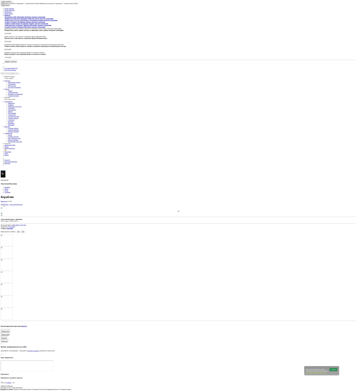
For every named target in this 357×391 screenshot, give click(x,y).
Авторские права (65, 389)
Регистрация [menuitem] (12, 70)
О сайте (13, 387)
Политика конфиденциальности (49, 389)
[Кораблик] (11, 204)
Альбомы (7, 192)
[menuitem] (16, 68)
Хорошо (333, 369)
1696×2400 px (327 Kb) (19, 225)
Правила (17, 389)
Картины (10, 228)
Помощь (3, 387)
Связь (6, 190)
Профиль (7, 187)
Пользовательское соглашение (29, 389)
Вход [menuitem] (6, 70)
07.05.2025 (11, 227)
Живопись (4, 201)
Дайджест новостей (10, 61)
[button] (9, 8)
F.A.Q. (8, 387)
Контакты (19, 387)
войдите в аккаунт (33, 351)
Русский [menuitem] (7, 68)
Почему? (24, 326)
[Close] (1, 343)
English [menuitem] (12, 68)
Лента (6, 189)
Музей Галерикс (9, 77)
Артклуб (9, 98)
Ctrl (18, 231)
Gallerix (9, 382)
